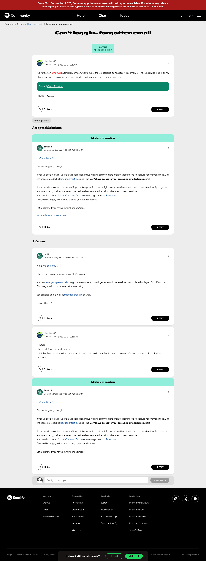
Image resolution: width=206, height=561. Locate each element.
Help (81, 15)
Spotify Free (135, 530)
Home (21, 24)
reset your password (56, 282)
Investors (77, 523)
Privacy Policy (49, 554)
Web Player (107, 509)
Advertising (78, 516)
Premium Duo (136, 509)
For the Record (51, 516)
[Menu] (198, 15)
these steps (122, 6)
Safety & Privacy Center (27, 554)
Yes (131, 556)
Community (20, 15)
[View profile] (40, 62)
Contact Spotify (109, 523)
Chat (102, 15)
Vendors (76, 530)
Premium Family (137, 516)
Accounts (38, 24)
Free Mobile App (109, 516)
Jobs (45, 509)
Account (50, 96)
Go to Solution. (55, 86)
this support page (73, 294)
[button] (168, 63)
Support (105, 502)
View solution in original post (52, 215)
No (116, 556)
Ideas (124, 15)
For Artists (77, 502)
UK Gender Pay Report (160, 554)
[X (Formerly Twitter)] (185, 498)
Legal (9, 554)
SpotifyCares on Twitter (70, 195)
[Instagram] (175, 498)
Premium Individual (139, 502)
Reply (160, 109)
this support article (69, 179)
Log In (190, 15)
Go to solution (104, 49)
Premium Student (138, 523)
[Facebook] (195, 498)
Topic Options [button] (41, 120)
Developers (78, 509)
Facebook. (111, 195)
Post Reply (160, 480)
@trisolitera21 (46, 158)
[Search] (180, 15)
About (46, 502)
